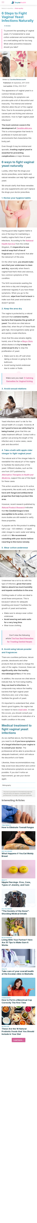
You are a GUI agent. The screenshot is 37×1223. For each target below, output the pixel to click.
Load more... (18, 1040)
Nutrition (5, 1026)
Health (4, 969)
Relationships (7, 937)
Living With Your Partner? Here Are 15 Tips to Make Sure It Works (17, 942)
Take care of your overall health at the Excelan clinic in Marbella (18, 972)
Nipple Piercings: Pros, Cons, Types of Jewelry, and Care (16, 883)
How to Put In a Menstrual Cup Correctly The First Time (17, 1001)
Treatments (6, 825)
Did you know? (7, 851)
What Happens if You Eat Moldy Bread (18, 854)
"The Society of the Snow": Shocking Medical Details (15, 912)
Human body (6, 998)
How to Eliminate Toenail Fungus (18, 827)
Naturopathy (19, 8)
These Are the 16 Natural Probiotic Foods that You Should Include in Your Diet (18, 1031)
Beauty (4, 880)
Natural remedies (7, 8)
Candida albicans (24, 128)
